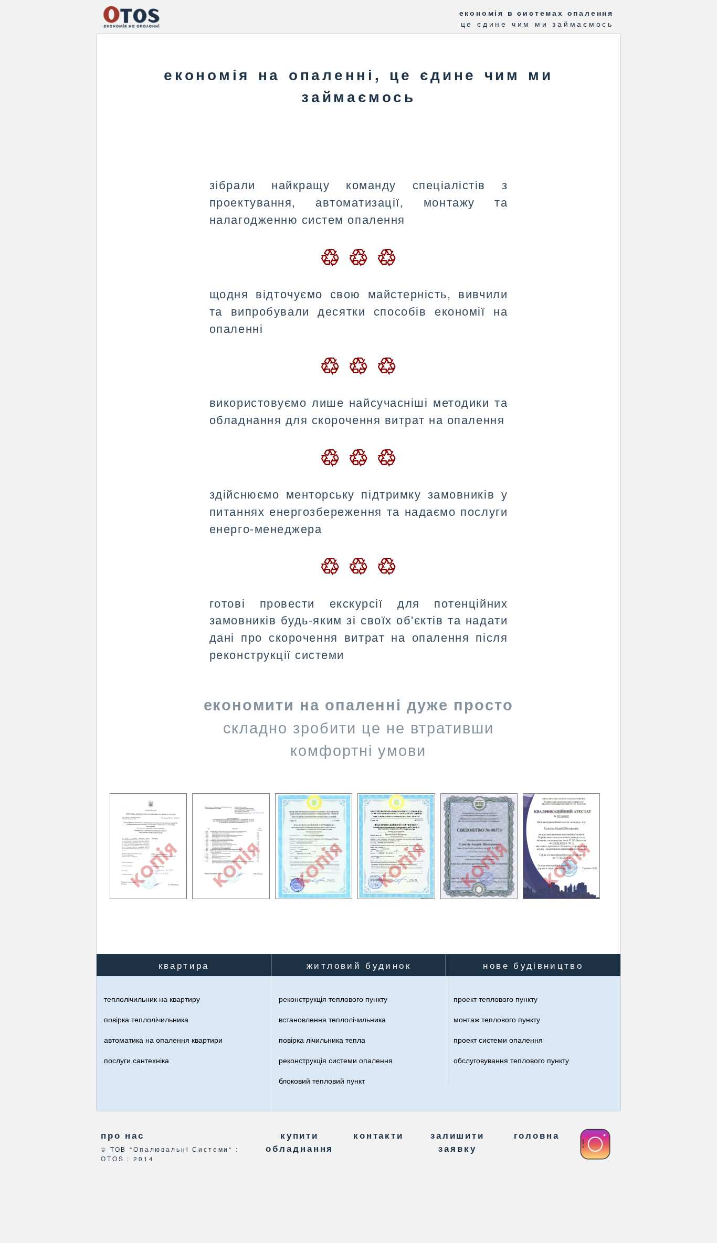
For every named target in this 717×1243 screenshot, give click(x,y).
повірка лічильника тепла (322, 1039)
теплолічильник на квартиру (152, 998)
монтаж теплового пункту (497, 1019)
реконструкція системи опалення (336, 1060)
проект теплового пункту (495, 998)
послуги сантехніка (136, 1060)
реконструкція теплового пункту (333, 998)
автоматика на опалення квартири (163, 1039)
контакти (378, 1135)
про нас (122, 1135)
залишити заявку (457, 1141)
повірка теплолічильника (146, 1019)
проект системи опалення (498, 1039)
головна (537, 1135)
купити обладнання (300, 1141)
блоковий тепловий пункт (322, 1080)
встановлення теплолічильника (332, 1019)
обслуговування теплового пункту (511, 1060)
